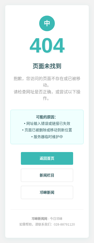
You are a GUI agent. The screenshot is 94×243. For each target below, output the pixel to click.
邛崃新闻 (47, 192)
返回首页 (47, 158)
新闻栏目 (47, 175)
